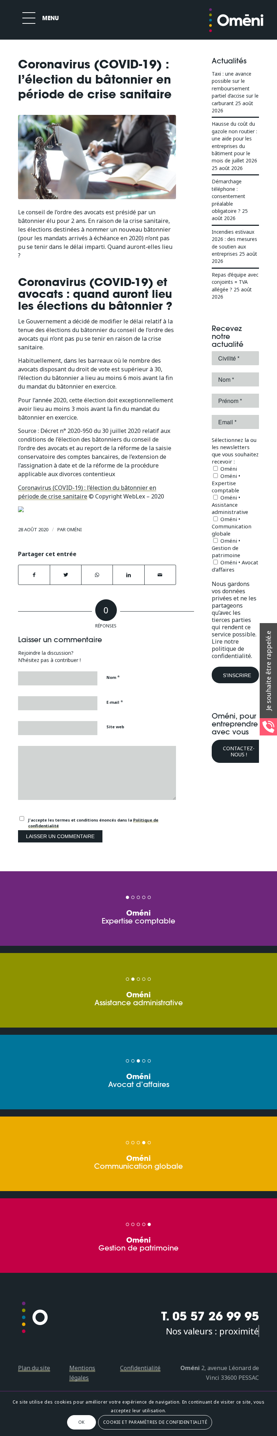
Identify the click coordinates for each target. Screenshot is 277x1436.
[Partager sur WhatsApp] (97, 575)
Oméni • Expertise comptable (226, 483)
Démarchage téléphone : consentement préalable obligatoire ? (228, 196)
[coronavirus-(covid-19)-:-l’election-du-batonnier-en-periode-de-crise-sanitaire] (97, 157)
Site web (115, 726)
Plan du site (34, 1368)
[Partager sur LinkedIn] (128, 575)
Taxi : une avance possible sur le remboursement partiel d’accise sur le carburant (235, 88)
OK (81, 1422)
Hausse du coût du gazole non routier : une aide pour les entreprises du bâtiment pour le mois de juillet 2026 (234, 142)
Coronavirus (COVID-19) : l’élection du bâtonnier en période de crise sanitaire (87, 492)
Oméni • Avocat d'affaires (235, 566)
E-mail (114, 702)
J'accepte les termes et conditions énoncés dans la (93, 823)
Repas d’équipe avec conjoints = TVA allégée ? (235, 282)
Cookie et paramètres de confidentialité (155, 1422)
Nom (113, 677)
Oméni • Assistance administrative (230, 504)
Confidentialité (140, 1368)
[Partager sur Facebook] (34, 575)
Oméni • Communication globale (231, 526)
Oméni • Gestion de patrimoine (226, 548)
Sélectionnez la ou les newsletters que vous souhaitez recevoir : (235, 450)
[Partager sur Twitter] (65, 575)
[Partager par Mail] (160, 575)
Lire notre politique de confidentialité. (232, 649)
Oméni (74, 529)
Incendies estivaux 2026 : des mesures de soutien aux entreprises (234, 242)
